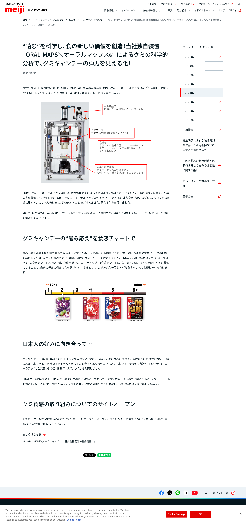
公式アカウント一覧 (216, 493)
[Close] (240, 513)
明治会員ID (166, 3)
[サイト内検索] (239, 4)
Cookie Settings (176, 514)
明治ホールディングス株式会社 (214, 3)
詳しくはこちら (32, 434)
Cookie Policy (74, 519)
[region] (123, 514)
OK (200, 514)
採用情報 (151, 3)
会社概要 (185, 3)
